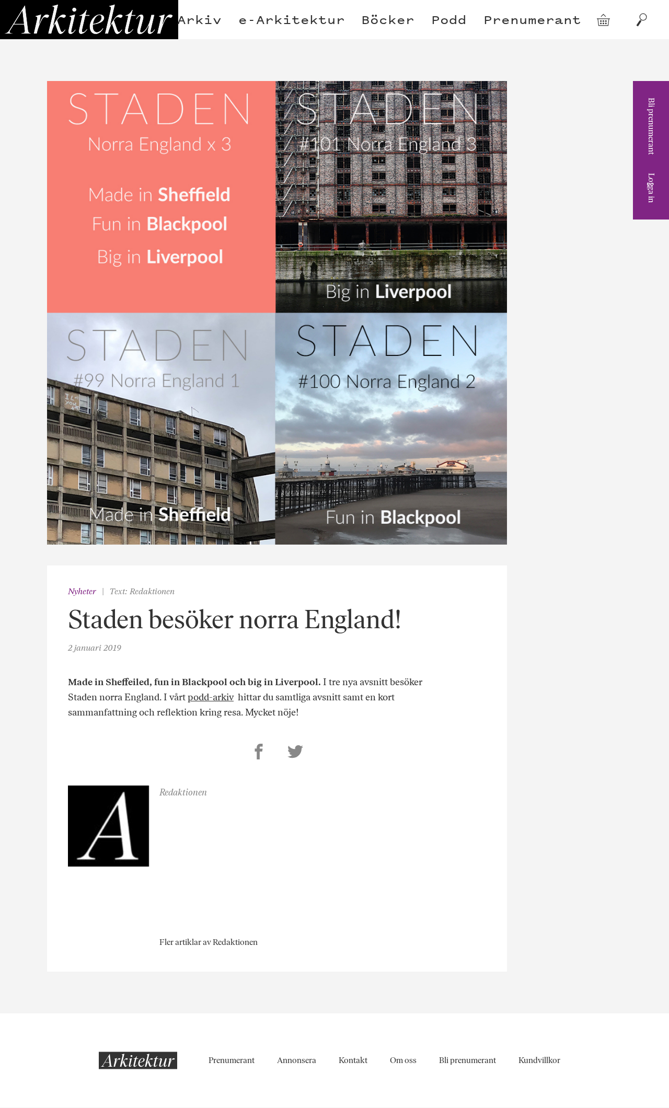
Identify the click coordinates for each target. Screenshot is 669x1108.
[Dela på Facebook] (258, 753)
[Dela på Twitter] (295, 753)
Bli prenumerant (651, 126)
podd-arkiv (211, 697)
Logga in (651, 188)
